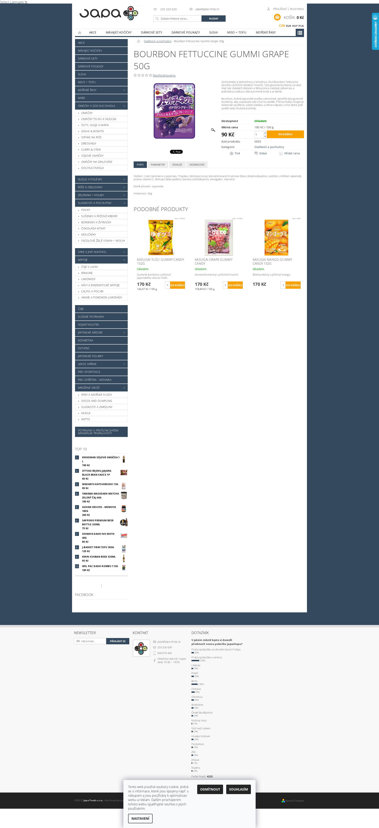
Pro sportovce (89, 372)
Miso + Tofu (236, 32)
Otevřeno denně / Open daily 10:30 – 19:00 (172, 660)
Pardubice (197, 744)
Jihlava (195, 760)
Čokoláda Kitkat (93, 228)
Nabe (81, 98)
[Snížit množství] (265, 136)
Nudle (86, 413)
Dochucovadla (92, 168)
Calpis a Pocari (92, 291)
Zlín (193, 752)
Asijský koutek (88, 324)
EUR (288, 26)
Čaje (81, 309)
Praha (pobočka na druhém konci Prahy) (215, 649)
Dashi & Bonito (92, 131)
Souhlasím (238, 789)
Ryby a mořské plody (96, 395)
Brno (194, 681)
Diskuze (177, 164)
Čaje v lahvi (89, 267)
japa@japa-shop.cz (169, 641)
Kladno (195, 767)
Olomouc (197, 697)
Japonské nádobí (90, 332)
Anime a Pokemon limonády (101, 297)
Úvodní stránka (79, 32)
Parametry (158, 164)
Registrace (297, 9)
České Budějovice (201, 712)
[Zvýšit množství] (265, 133)
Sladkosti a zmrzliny (96, 407)
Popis (140, 164)
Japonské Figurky (90, 356)
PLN (301, 26)
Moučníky (88, 234)
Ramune (87, 273)
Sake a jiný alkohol (92, 252)
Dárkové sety (151, 32)
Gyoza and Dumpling (96, 401)
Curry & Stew (91, 149)
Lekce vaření (87, 364)
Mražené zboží (89, 387)
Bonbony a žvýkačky (96, 222)
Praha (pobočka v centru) (206, 657)
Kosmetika (85, 340)
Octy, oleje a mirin (95, 125)
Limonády (88, 279)
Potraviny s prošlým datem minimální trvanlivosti (98, 431)
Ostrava (196, 689)
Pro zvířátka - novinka (94, 380)
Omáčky (87, 113)
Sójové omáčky (92, 155)
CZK (282, 26)
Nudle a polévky (90, 179)
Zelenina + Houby (91, 195)
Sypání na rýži (91, 137)
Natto (85, 419)
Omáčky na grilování (96, 162)
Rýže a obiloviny (90, 187)
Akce (92, 32)
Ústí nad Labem (200, 728)
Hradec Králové (200, 736)
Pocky (85, 210)
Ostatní (83, 348)
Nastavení (140, 818)
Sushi (213, 32)
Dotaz (263, 153)
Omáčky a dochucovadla (96, 106)
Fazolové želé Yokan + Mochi (103, 240)
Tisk (237, 153)
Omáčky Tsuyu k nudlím (98, 119)
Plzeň (194, 673)
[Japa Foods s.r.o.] (109, 13)
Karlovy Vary (198, 720)
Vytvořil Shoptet (295, 800)
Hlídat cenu (292, 153)
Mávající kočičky (118, 32)
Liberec (195, 665)
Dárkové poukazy (186, 32)
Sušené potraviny (91, 317)
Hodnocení (197, 164)
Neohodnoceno (164, 75)
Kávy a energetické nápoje (100, 285)
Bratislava (197, 704)
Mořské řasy (266, 32)
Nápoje (83, 260)
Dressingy (88, 143)
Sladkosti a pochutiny (95, 203)
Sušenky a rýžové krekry (99, 216)
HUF (295, 26)
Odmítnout (210, 789)
